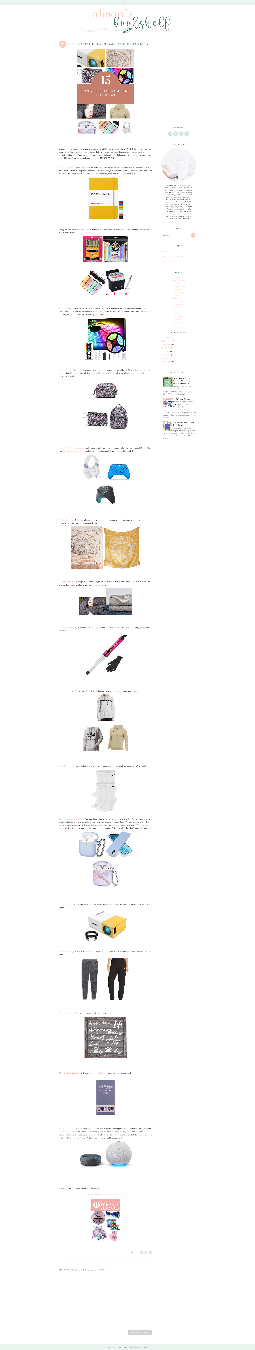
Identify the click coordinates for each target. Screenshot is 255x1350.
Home (127, 3)
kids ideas (178, 313)
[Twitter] (175, 134)
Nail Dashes (103, 1073)
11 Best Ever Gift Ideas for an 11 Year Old (105, 1195)
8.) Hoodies (64, 691)
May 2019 (165, 348)
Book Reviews (178, 280)
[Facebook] (170, 134)
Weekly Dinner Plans (172, 256)
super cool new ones (67, 1132)
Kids (179, 310)
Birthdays (178, 277)
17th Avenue (121, 1347)
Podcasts (179, 319)
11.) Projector (64, 904)
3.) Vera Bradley (65, 370)
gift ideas (178, 304)
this (132, 628)
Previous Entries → (139, 1332)
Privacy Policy (168, 261)
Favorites (178, 301)
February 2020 (167, 341)
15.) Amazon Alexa (67, 1129)
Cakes (178, 283)
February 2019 (167, 358)
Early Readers (178, 292)
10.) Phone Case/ (66, 819)
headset (119, 451)
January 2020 (166, 344)
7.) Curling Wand (66, 628)
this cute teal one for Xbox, (74, 451)
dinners (178, 289)
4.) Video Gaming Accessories (71, 448)
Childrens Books (178, 286)
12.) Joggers (64, 951)
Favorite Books (179, 298)
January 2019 (166, 361)
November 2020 (167, 337)
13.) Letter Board (66, 1013)
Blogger (144, 1347)
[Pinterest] (181, 134)
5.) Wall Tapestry (66, 520)
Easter (178, 295)
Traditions (178, 322)
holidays (179, 307)
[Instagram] (186, 134)
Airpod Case (78, 819)
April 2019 (165, 351)
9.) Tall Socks (65, 766)
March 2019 (166, 355)
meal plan (178, 316)
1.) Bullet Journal (66, 168)
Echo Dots (92, 1129)
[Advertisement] (178, 80)
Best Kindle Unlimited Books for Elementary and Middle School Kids (183, 381)
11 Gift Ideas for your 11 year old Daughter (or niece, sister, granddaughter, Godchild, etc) (184, 403)
